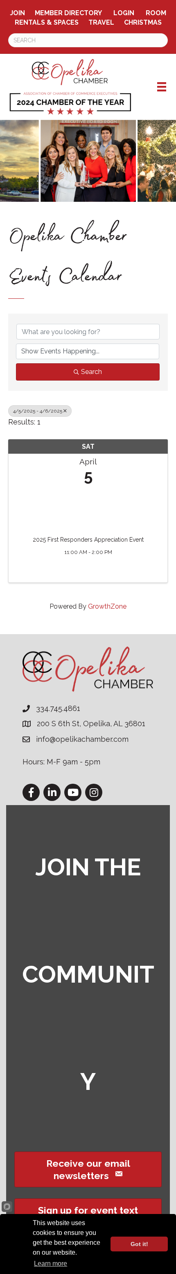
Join (17, 13)
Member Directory (68, 13)
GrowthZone (107, 606)
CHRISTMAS (143, 22)
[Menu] (161, 86)
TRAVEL (101, 22)
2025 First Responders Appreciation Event (88, 539)
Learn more (50, 1263)
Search (91, 372)
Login (123, 13)
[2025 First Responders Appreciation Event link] (88, 508)
